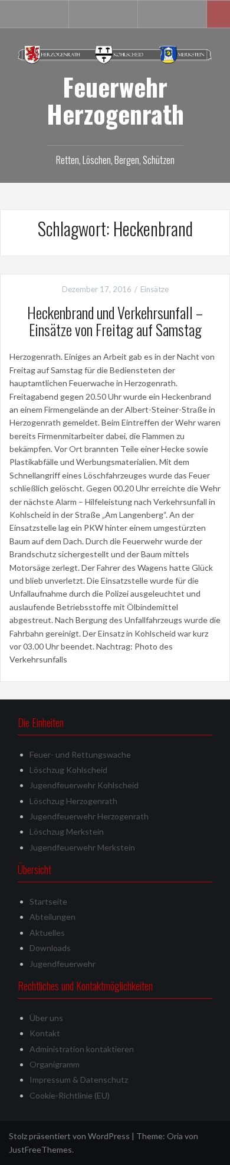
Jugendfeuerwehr (62, 964)
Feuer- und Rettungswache (80, 754)
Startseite (48, 901)
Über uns (46, 1018)
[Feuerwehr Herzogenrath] (115, 54)
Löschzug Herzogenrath (73, 801)
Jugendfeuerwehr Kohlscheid (84, 785)
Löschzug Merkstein (66, 831)
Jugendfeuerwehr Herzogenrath (89, 816)
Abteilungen (52, 917)
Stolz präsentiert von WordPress (69, 1136)
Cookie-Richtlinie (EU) (69, 1095)
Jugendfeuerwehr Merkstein (82, 847)
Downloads (50, 948)
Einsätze (154, 289)
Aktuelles (47, 933)
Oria (175, 1136)
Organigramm (54, 1064)
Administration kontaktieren (81, 1049)
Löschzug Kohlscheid (68, 770)
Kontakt (44, 1033)
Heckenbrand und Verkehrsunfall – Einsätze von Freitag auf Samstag (115, 321)
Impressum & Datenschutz (78, 1079)
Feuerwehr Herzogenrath (115, 100)
